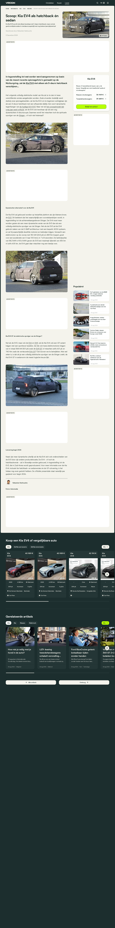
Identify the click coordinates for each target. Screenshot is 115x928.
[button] (20, 554)
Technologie (86, 666)
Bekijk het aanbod (91, 107)
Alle (8, 547)
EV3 (9, 217)
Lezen (67, 3)
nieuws (29, 8)
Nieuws (22, 623)
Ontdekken (50, 3)
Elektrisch (32, 623)
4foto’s (104, 36)
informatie (14, 8)
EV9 (36, 343)
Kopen (59, 3)
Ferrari (112, 666)
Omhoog (83, 682)
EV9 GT (39, 349)
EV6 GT (32, 351)
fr (101, 3)
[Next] (107, 574)
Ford (81, 666)
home (7, 8)
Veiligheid (18, 666)
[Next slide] (32, 578)
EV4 (24, 8)
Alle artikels (32, 682)
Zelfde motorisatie (37, 547)
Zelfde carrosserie (20, 547)
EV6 (30, 343)
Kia (20, 8)
